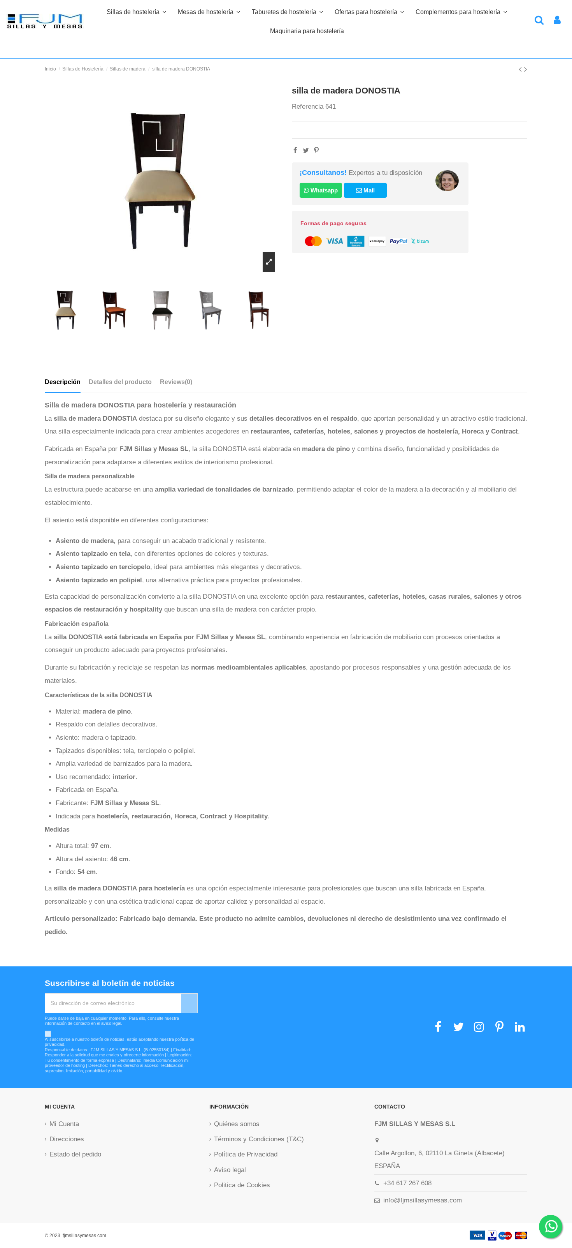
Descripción (63, 382)
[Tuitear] (306, 150)
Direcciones (66, 1139)
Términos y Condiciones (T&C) (259, 1139)
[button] (461, 11)
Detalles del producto (120, 382)
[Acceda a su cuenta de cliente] (557, 21)
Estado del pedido (75, 1154)
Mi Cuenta (64, 1124)
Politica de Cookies (242, 1185)
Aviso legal (230, 1170)
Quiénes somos (237, 1124)
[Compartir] (295, 150)
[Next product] (525, 69)
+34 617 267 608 (407, 1183)
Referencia (307, 106)
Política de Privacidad (245, 1154)
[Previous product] (521, 69)
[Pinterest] (316, 150)
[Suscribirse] (189, 1003)
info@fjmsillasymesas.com (422, 1200)
